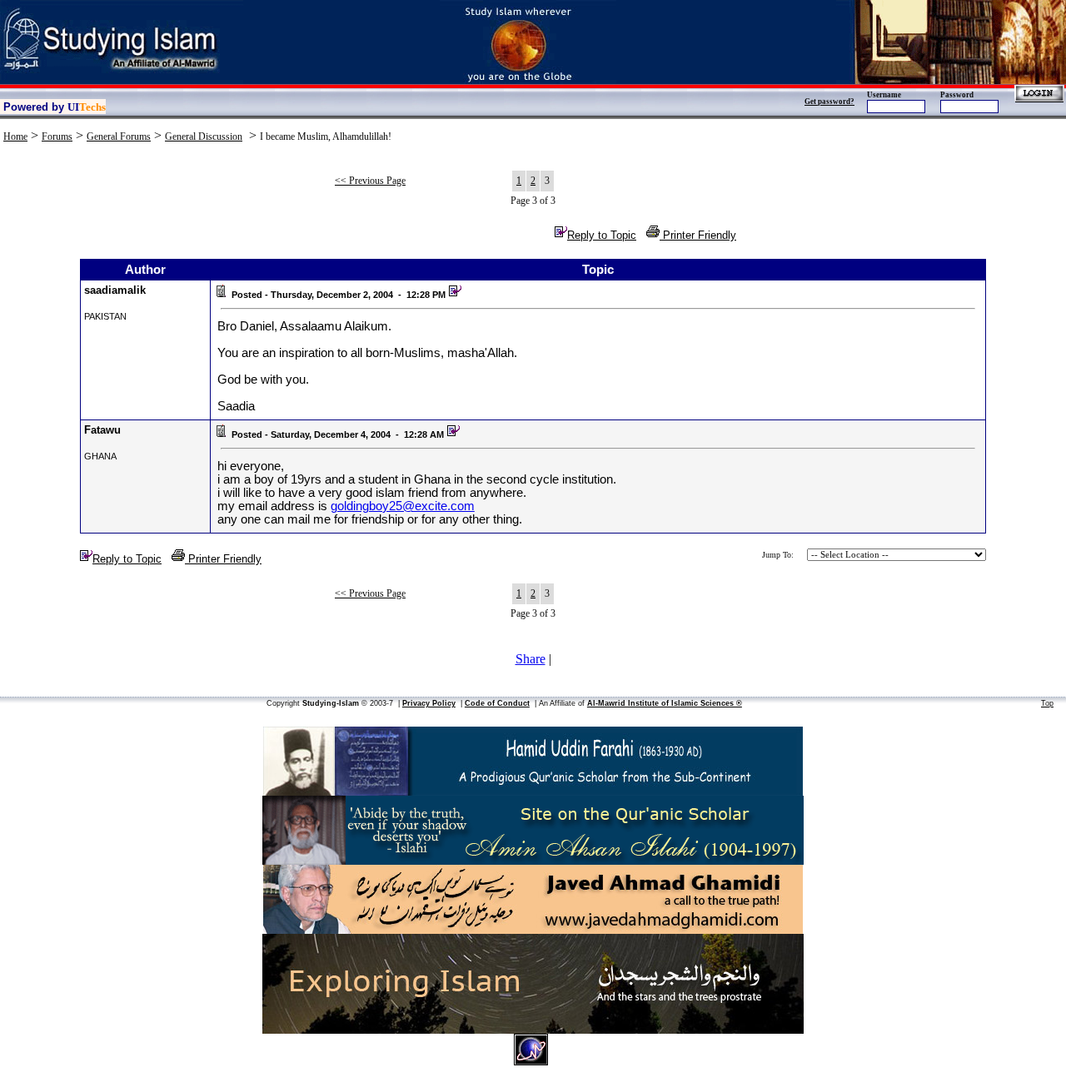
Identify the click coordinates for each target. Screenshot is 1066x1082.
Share (530, 659)
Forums (57, 136)
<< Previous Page (370, 180)
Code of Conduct (497, 703)
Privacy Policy (429, 703)
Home (15, 136)
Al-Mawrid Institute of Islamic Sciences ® (664, 703)
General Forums (119, 136)
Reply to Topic (601, 235)
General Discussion (203, 136)
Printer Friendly (698, 235)
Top (1047, 703)
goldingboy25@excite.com (403, 506)
